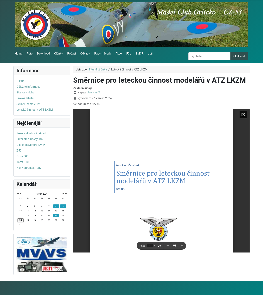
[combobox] (209, 56)
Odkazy (85, 53)
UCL (128, 53)
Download (43, 53)
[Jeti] (41, 265)
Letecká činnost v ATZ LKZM (34, 109)
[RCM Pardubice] (41, 242)
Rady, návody (102, 53)
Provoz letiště (24, 98)
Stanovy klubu (25, 92)
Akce (119, 53)
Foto (30, 53)
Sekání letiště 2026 (28, 104)
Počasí (71, 53)
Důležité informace (28, 86)
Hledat (241, 56)
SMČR (139, 53)
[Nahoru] (256, 288)
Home (18, 53)
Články (58, 53)
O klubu (21, 81)
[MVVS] (41, 254)
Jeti (150, 53)
